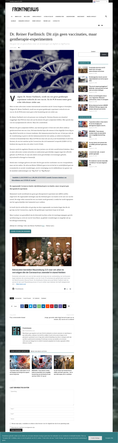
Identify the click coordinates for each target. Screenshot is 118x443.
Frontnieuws (27, 328)
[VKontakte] (102, 25)
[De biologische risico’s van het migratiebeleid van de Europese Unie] (83, 79)
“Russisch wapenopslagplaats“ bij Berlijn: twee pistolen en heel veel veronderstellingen (98, 88)
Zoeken (93, 51)
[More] (69, 306)
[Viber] (60, 306)
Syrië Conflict (36, 21)
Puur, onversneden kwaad (17, 317)
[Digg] (64, 306)
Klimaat (13, 21)
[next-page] (14, 380)
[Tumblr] (56, 306)
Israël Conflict (91, 16)
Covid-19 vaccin (48, 16)
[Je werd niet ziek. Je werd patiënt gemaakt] (83, 154)
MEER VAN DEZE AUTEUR (39, 351)
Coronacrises (18, 298)
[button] (106, 17)
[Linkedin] (43, 306)
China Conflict (36, 16)
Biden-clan (18, 16)
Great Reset (80, 16)
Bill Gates (27, 16)
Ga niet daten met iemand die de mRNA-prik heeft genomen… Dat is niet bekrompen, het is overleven (63, 372)
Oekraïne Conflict (24, 21)
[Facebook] (22, 306)
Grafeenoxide (70, 16)
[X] (26, 306)
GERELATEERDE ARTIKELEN (19, 351)
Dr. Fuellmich (36, 298)
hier (43, 226)
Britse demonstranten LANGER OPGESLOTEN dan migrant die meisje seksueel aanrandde (98, 107)
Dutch (97, 1)
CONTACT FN (56, 21)
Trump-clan (46, 21)
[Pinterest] (52, 306)
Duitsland (43, 298)
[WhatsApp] (39, 306)
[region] (59, 437)
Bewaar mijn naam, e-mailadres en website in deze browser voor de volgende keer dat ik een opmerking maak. (41, 423)
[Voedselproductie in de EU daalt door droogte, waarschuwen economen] (83, 70)
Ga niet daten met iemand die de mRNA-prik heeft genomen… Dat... (98, 144)
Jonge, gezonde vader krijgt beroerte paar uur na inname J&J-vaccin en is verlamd (59, 318)
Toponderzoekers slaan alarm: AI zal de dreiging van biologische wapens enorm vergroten (20, 372)
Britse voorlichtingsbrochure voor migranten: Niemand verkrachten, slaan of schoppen (98, 97)
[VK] (35, 306)
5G (11, 16)
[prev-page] (11, 380)
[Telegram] (99, 25)
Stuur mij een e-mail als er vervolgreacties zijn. (23, 427)
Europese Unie (60, 16)
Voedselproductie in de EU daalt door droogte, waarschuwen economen (97, 69)
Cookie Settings (95, 438)
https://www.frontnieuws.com (29, 330)
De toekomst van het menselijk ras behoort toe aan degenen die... (98, 162)
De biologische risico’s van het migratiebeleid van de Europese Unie (98, 78)
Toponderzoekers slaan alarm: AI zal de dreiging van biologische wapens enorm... (98, 123)
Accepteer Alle (109, 438)
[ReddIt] (47, 306)
